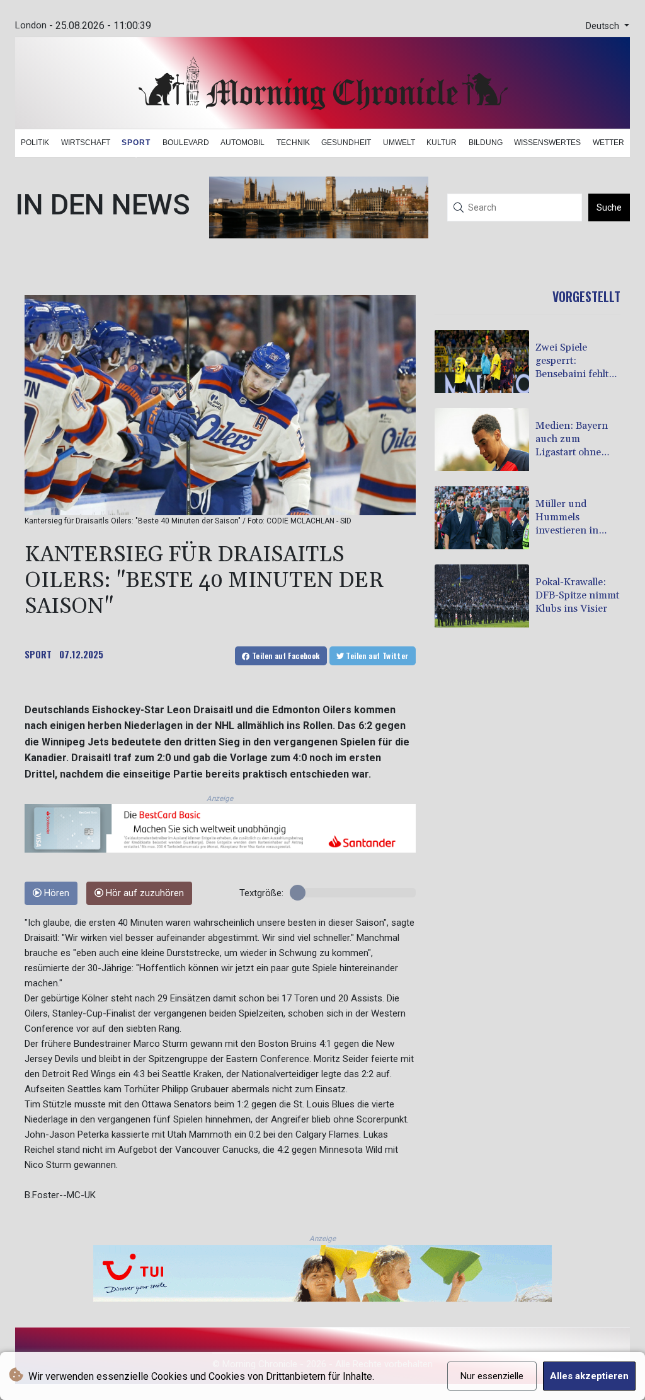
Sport (136, 142)
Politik (35, 142)
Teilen (285, 655)
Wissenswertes (547, 142)
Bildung (486, 142)
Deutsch (604, 26)
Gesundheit (346, 142)
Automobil (242, 142)
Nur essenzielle (491, 1376)
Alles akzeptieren (589, 1376)
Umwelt (399, 142)
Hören (55, 893)
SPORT (38, 654)
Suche (609, 207)
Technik (293, 142)
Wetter (608, 142)
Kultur (441, 142)
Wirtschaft (85, 142)
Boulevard (186, 142)
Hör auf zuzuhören (143, 893)
